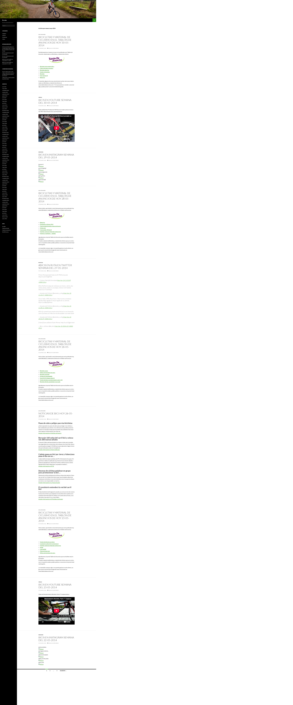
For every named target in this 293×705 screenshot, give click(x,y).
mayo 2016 (4, 167)
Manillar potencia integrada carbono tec (50, 231)
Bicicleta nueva (44, 370)
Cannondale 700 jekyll (46, 230)
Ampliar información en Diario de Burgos (49, 449)
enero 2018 (4, 130)
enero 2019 (4, 108)
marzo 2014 (4, 215)
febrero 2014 (5, 216)
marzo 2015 (4, 193)
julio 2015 (4, 185)
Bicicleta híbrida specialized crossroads (50, 381)
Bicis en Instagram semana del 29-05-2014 (56, 156)
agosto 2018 (4, 117)
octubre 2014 (5, 202)
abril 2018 (4, 125)
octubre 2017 (5, 136)
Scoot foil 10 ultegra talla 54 (47, 378)
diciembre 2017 (5, 132)
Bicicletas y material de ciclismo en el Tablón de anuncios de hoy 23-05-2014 (54, 516)
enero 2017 (4, 152)
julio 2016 (4, 163)
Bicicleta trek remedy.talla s (47, 66)
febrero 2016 (5, 172)
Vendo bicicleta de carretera (47, 542)
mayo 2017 (4, 145)
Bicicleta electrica (44, 70)
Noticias (40, 262)
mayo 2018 (4, 123)
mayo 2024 (4, 88)
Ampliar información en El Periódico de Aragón (50, 499)
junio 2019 (4, 99)
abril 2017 (4, 147)
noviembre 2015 (5, 178)
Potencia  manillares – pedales (48, 233)
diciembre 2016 (5, 154)
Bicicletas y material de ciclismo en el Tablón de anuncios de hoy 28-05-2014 (54, 197)
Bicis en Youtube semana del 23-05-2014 (54, 586)
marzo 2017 (4, 149)
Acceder (4, 226)
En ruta (4, 20)
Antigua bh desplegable (46, 376)
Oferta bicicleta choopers (46, 68)
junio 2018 (4, 121)
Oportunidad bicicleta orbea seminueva (50, 226)
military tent (4, 77)
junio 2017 (4, 143)
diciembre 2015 (5, 176)
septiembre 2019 (5, 94)
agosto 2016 (4, 161)
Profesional (4, 37)
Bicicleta (42, 74)
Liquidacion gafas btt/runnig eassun (49, 543)
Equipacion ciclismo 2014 (46, 224)
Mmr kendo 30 (44, 75)
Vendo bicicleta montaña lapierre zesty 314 (51, 380)
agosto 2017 (4, 139)
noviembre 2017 (5, 134)
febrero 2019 (5, 106)
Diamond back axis (45, 551)
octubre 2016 (5, 158)
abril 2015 (4, 191)
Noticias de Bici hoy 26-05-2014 (55, 415)
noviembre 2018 (5, 112)
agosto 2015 (4, 183)
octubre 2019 (5, 92)
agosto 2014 (4, 205)
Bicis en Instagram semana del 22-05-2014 (56, 639)
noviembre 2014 (5, 200)
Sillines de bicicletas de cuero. (47, 372)
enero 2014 (4, 218)
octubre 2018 (5, 114)
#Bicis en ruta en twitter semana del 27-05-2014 (55, 266)
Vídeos (40, 97)
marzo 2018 (4, 127)
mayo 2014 (4, 211)
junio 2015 (4, 187)
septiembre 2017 (5, 138)
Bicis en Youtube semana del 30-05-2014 (54, 101)
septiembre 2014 (5, 204)
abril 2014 (4, 213)
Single (41, 547)
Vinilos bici (43, 228)
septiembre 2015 (5, 182)
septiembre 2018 (5, 116)
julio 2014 (4, 207)
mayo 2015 (4, 189)
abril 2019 (4, 103)
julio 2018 (4, 119)
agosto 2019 (4, 95)
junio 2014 (4, 209)
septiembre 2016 (5, 160)
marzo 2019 (4, 105)
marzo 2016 (4, 171)
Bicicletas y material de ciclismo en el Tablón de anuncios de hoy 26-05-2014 (54, 345)
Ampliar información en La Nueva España (49, 482)
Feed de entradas (5, 228)
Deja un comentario (54, 48)
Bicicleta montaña (44, 374)
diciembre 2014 (5, 198)
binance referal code (6, 71)
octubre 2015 (5, 180)
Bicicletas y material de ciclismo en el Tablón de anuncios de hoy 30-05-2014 (54, 41)
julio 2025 (4, 86)
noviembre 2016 (5, 156)
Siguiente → (63, 670)
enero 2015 (4, 196)
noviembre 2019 (5, 90)
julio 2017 (4, 141)
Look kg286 (43, 549)
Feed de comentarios (6, 230)
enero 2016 (4, 174)
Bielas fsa (42, 77)
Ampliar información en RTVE (46, 466)
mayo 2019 (4, 101)
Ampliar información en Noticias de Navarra (49, 433)
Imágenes (40, 152)
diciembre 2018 (5, 110)
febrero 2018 (5, 128)
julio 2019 (4, 97)
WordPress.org (5, 232)
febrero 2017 (5, 150)
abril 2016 (4, 169)
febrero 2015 (5, 194)
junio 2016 (4, 165)
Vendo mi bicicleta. (45, 72)
